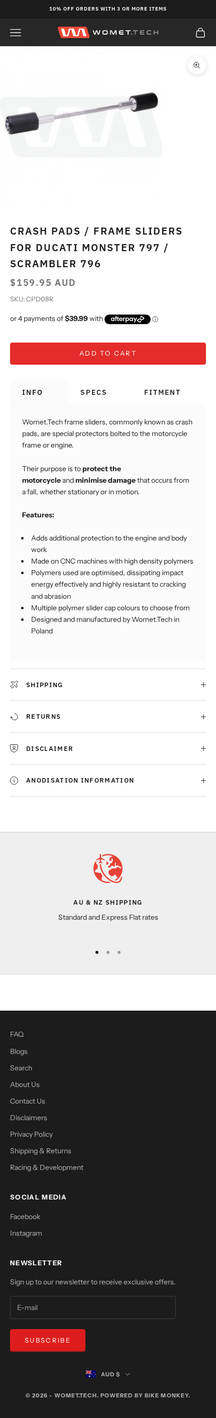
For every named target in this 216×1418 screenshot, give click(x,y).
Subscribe (48, 1340)
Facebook (25, 1216)
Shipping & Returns (40, 1150)
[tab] (39, 392)
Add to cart (108, 353)
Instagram (26, 1233)
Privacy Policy (31, 1134)
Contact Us (27, 1101)
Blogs (19, 1051)
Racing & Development (46, 1167)
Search (21, 1067)
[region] (108, 893)
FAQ (17, 1034)
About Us (25, 1084)
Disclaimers (28, 1117)
